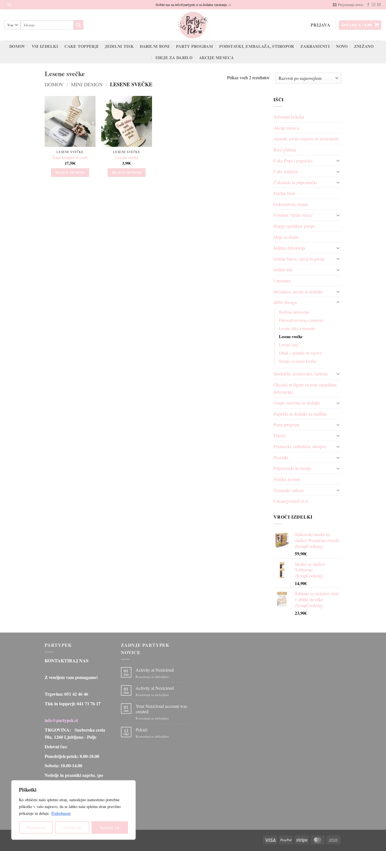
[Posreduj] (78, 25)
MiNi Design (87, 84)
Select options (70, 172)
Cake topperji (81, 46)
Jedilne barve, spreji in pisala (299, 259)
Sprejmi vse (110, 827)
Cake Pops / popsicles (293, 161)
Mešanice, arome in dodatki (298, 292)
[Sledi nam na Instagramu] (373, 5)
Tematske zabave (289, 490)
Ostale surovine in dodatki (297, 403)
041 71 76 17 (89, 703)
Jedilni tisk (119, 46)
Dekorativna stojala (291, 204)
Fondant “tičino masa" (293, 215)
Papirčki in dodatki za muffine (300, 414)
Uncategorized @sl (291, 501)
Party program (194, 46)
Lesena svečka (126, 157)
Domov (17, 46)
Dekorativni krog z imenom (301, 320)
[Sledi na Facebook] (368, 5)
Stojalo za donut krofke (297, 361)
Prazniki (281, 457)
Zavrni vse (72, 827)
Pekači (279, 436)
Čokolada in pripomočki (295, 182)
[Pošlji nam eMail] (379, 5)
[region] (73, 810)
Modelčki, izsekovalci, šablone (301, 374)
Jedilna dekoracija (289, 248)
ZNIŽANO (364, 46)
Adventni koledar (289, 117)
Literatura (282, 280)
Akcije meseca (216, 58)
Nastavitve (36, 827)
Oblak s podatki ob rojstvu (300, 353)
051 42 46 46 (76, 694)
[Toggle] (338, 160)
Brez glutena (285, 149)
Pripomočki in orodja (292, 468)
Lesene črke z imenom (297, 328)
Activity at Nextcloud (155, 669)
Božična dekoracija (294, 312)
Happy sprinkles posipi (294, 226)
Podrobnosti (61, 813)
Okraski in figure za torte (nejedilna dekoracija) (305, 388)
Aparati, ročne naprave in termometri (306, 138)
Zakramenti (315, 46)
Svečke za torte (287, 479)
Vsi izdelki (45, 46)
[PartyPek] (193, 25)
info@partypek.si (61, 720)
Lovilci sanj (288, 344)
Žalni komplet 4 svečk (70, 157)
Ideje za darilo (173, 58)
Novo (342, 46)
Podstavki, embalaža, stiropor (256, 46)
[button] (9, 4)
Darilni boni (155, 46)
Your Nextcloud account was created (161, 708)
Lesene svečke (290, 336)
